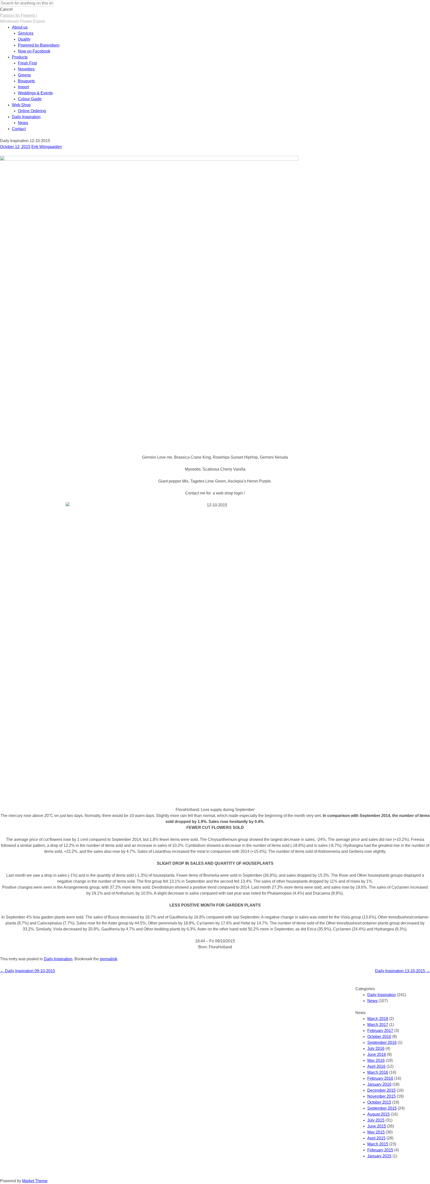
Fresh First (27, 63)
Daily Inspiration (26, 117)
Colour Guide (30, 99)
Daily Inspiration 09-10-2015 (27, 971)
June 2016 (376, 1054)
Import (23, 87)
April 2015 (376, 1138)
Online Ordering (32, 111)
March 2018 (377, 1019)
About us (20, 27)
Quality (24, 39)
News (23, 123)
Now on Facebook (34, 51)
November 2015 (381, 1096)
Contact (19, 129)
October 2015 (379, 1102)
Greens (24, 75)
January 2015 (379, 1156)
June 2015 (376, 1126)
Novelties (26, 69)
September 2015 (382, 1108)
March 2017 (377, 1025)
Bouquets (26, 81)
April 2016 (376, 1066)
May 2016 (376, 1060)
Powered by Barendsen (38, 45)
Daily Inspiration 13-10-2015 (402, 971)
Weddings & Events (35, 93)
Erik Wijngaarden (46, 147)
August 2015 (378, 1114)
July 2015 (375, 1120)
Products (20, 57)
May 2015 (376, 1132)
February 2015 (380, 1150)
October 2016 (379, 1036)
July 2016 (375, 1048)
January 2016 (379, 1084)
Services (25, 33)
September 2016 (382, 1042)
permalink (108, 959)
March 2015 (377, 1144)
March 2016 (377, 1072)
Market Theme (35, 1181)
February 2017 (380, 1030)
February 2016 (380, 1078)
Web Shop (21, 105)
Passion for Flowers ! (18, 15)
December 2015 (381, 1090)
